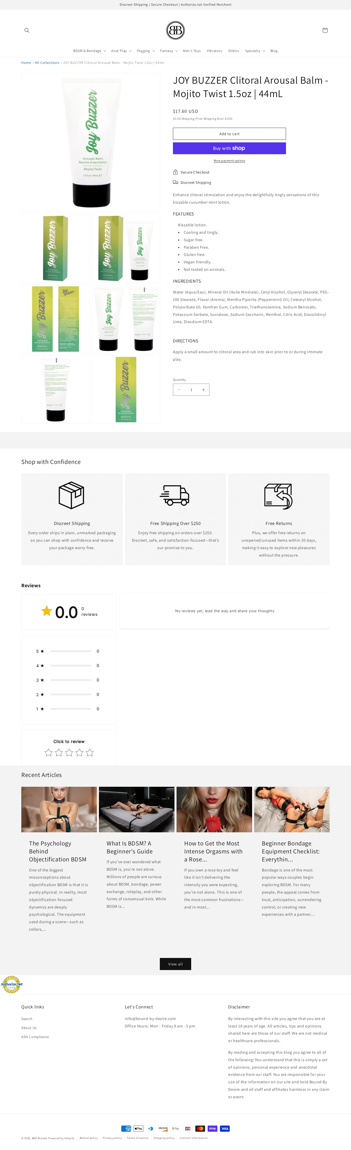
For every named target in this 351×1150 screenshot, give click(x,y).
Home (26, 62)
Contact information (194, 1138)
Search (27, 1018)
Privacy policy (112, 1138)
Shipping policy (164, 1138)
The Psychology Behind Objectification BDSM (58, 851)
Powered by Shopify (61, 1138)
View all (175, 964)
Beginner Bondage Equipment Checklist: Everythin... (291, 851)
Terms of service (138, 1138)
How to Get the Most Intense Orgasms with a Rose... (213, 851)
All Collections (47, 62)
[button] (27, 30)
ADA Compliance (35, 1036)
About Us (29, 1027)
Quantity (179, 379)
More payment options (229, 160)
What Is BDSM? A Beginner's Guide (130, 847)
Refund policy (89, 1138)
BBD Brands (40, 1138)
